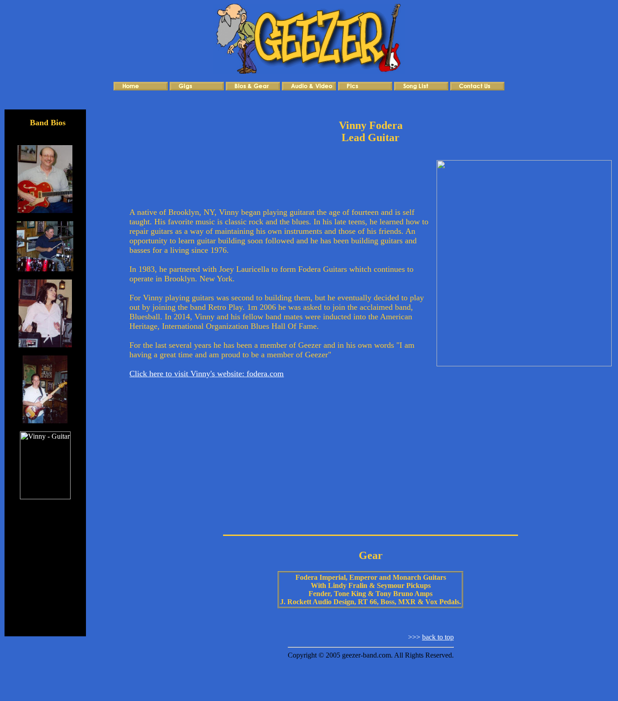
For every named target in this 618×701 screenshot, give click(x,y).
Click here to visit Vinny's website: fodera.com (206, 373)
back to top (438, 637)
